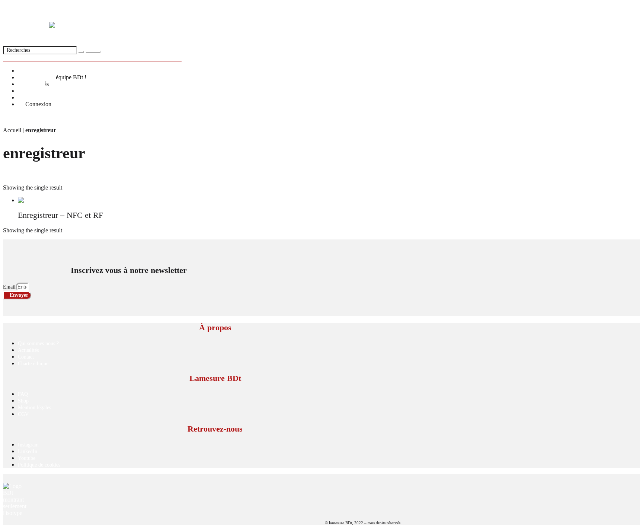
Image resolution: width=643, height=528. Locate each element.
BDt (8, 9)
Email (9, 287)
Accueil (12, 130)
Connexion (38, 104)
